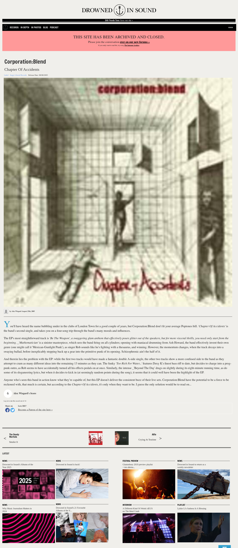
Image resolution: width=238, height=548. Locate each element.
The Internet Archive (131, 45)
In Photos (36, 27)
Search (230, 27)
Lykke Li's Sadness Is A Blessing (191, 508)
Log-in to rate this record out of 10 (15, 401)
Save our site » (119, 20)
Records (14, 27)
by (15, 311)
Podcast (54, 27)
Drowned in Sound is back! (68, 464)
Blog (45, 27)
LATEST (5, 453)
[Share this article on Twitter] (12, 410)
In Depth (25, 27)
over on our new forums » (135, 42)
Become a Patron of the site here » (35, 409)
